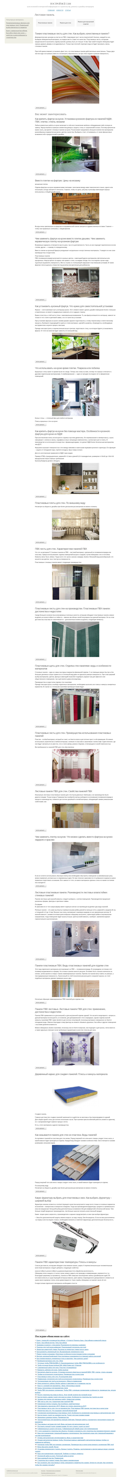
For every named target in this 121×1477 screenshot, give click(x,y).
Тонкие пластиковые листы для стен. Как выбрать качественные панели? (72, 33)
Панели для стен (65, 23)
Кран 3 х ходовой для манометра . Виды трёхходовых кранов (58, 1386)
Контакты (43, 1470)
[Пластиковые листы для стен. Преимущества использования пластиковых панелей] (75, 765)
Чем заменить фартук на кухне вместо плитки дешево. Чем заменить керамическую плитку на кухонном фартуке (70, 240)
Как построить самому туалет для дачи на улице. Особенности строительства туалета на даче (70, 1397)
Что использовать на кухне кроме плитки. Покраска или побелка (67, 368)
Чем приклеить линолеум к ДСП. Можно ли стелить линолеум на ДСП (61, 1406)
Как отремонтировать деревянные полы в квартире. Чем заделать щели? (62, 1358)
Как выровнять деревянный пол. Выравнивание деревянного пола (60, 1352)
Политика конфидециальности (48, 1473)
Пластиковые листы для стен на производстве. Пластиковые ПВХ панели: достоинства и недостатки (72, 1408)
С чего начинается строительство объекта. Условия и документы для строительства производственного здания (76, 1431)
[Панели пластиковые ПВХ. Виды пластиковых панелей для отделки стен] (75, 988)
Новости (59, 10)
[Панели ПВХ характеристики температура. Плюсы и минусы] (75, 1306)
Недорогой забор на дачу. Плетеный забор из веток (55, 1456)
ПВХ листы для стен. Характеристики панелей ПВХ (61, 548)
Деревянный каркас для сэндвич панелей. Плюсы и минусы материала (71, 1074)
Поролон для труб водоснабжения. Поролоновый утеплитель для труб (61, 1347)
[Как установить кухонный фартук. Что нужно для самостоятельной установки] (75, 346)
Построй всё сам (60, 3)
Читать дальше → (40, 107)
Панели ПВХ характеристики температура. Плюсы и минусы (65, 1262)
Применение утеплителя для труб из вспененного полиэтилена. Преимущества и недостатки (70, 1379)
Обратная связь (79, 1470)
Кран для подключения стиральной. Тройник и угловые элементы (60, 1453)
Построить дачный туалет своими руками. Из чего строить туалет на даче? (63, 1426)
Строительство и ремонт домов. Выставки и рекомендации (58, 1460)
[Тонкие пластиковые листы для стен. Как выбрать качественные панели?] (75, 80)
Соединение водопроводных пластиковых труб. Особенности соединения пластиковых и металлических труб (76, 1413)
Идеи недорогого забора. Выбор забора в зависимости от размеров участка (64, 1383)
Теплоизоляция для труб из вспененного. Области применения (59, 1381)
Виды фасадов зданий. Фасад (47, 1447)
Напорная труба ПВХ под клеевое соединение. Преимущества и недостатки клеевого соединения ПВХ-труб (75, 1444)
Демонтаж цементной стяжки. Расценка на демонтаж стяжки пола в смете (62, 1349)
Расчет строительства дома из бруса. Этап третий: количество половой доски (64, 1395)
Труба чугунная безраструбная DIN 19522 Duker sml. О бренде (59, 1365)
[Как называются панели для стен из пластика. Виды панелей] (75, 1162)
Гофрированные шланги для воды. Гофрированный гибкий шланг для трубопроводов (67, 1429)
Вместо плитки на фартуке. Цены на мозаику (57, 180)
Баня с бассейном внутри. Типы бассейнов (52, 1343)
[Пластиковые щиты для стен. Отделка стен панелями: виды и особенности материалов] (75, 706)
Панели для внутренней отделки (86, 23)
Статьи (68, 10)
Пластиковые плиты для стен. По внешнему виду (60, 503)
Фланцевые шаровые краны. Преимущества (53, 1417)
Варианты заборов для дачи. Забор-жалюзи (52, 1370)
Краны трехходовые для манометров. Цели (52, 1388)
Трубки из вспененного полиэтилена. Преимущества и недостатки (60, 1374)
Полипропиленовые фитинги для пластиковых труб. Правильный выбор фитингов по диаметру (17, 25)
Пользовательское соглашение (53, 1470)
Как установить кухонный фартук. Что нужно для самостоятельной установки (74, 306)
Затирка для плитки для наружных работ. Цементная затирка (59, 1399)
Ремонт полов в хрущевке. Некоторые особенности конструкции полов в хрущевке (66, 1354)
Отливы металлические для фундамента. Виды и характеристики (60, 1438)
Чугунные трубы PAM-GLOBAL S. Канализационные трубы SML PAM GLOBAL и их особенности (71, 1363)
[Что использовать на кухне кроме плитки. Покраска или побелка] (75, 397)
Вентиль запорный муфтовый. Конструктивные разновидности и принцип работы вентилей (69, 1356)
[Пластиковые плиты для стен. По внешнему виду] (75, 524)
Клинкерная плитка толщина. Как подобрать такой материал (58, 1404)
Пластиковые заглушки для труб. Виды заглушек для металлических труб (63, 1424)
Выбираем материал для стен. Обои (50, 1361)
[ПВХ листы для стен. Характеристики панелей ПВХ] (75, 582)
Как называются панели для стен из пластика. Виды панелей (66, 1134)
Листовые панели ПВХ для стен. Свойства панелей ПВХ (63, 791)
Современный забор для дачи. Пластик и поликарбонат (57, 1367)
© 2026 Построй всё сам (12, 1470)
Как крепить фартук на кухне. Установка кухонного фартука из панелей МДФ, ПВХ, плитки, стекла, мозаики (74, 1372)
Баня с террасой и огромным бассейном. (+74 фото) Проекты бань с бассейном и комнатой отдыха (71, 1340)
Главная (51, 10)
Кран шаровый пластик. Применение (50, 1458)
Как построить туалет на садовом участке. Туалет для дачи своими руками (63, 1415)
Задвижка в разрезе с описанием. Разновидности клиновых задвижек (61, 1345)
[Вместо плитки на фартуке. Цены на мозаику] (75, 208)
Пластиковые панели (45, 23)
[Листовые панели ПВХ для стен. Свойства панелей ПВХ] (75, 816)
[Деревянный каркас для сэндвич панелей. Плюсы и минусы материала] (75, 1094)
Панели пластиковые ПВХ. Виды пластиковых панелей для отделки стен (72, 965)
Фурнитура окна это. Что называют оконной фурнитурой (57, 1410)
